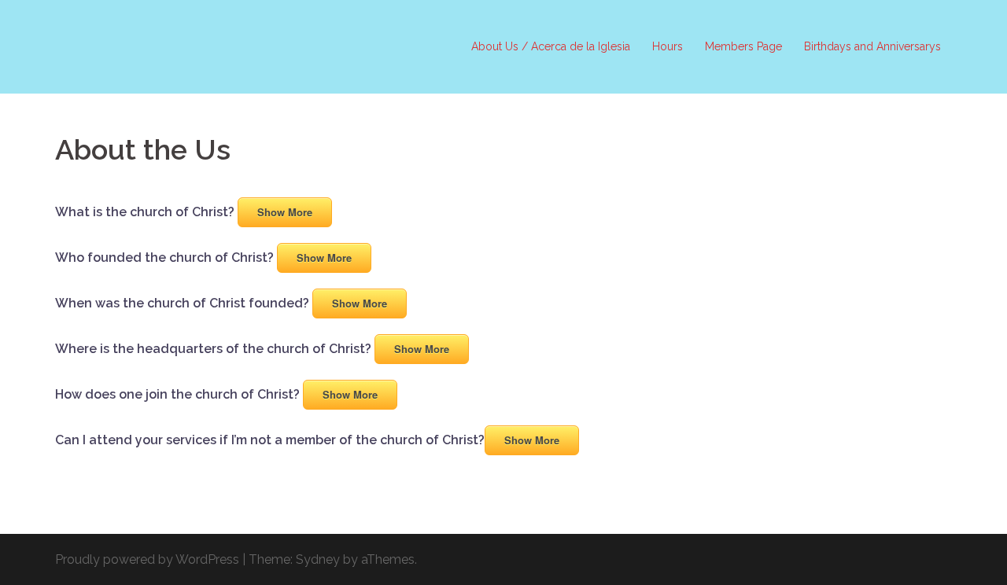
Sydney (318, 559)
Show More (284, 211)
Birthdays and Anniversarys (872, 46)
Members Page (743, 46)
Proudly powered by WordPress (147, 559)
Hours (667, 46)
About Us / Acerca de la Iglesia (550, 46)
